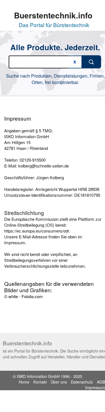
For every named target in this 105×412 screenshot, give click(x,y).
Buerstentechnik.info (53, 15)
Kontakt (40, 382)
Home (24, 382)
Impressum (95, 387)
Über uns (59, 382)
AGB (101, 382)
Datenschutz (82, 382)
